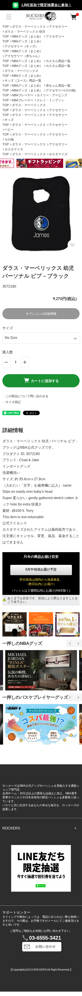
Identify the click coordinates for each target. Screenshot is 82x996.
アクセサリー (58, 26)
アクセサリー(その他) (61, 90)
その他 (9, 139)
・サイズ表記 (11, 402)
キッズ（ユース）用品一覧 (23, 80)
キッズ (9, 119)
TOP (5, 26)
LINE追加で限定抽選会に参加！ (46, 5)
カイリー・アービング (52, 95)
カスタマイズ (14, 149)
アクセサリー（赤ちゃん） (23, 56)
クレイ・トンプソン (50, 100)
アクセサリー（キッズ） (21, 46)
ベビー (9, 129)
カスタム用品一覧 (58, 61)
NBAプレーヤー (22, 95)
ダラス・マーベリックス (29, 26)
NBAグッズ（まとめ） (27, 36)
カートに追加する (45, 381)
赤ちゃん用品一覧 (58, 85)
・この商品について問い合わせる (25, 396)
